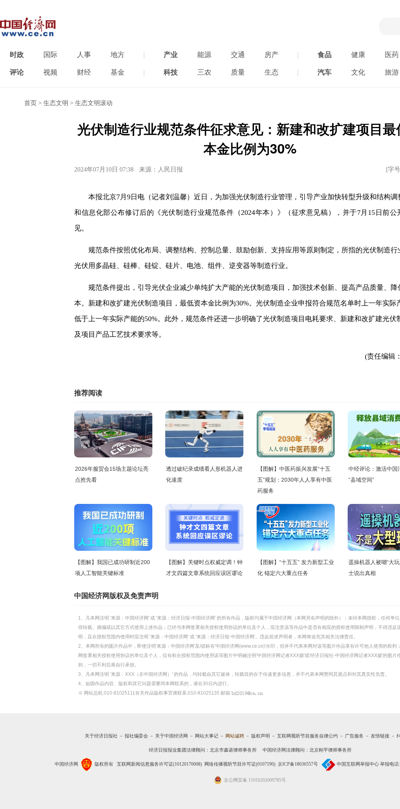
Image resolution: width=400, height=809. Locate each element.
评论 (17, 72)
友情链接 (380, 736)
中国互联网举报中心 (358, 764)
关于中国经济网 (171, 736)
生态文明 (55, 103)
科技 (171, 72)
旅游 (392, 72)
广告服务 (354, 736)
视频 (50, 72)
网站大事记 (206, 736)
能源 (204, 55)
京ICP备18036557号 (298, 764)
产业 (171, 55)
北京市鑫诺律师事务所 (233, 750)
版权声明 (260, 736)
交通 (238, 55)
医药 (392, 55)
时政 (17, 55)
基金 (118, 72)
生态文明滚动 (93, 103)
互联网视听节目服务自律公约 (307, 736)
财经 (84, 72)
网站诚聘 (234, 736)
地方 (118, 55)
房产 (271, 55)
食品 (325, 55)
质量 (238, 72)
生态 (271, 72)
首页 (30, 103)
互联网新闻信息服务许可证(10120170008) (159, 764)
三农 (204, 72)
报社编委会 (136, 736)
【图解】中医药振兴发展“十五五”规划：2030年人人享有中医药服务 (294, 480)
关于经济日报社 (101, 736)
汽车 (325, 72)
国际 (50, 55)
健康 (358, 55)
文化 (358, 72)
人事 (84, 55)
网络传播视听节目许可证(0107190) (239, 764)
